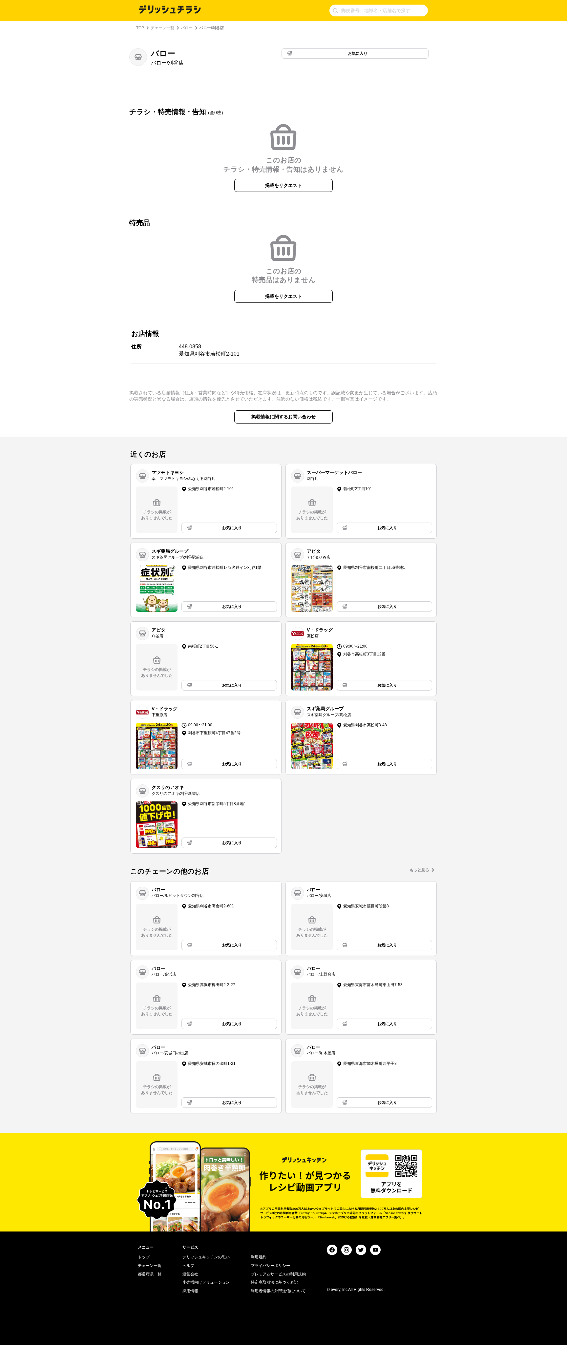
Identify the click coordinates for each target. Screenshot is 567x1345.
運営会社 (190, 1274)
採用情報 (190, 1291)
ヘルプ (188, 1265)
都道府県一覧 (149, 1274)
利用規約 (258, 1257)
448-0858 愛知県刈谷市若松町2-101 (209, 350)
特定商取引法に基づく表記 (274, 1282)
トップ (144, 1257)
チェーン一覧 (162, 28)
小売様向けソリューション (206, 1282)
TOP (140, 28)
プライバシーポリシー (270, 1265)
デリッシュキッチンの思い (206, 1257)
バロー (187, 28)
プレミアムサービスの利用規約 (278, 1274)
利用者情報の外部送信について (278, 1291)
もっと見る (419, 870)
